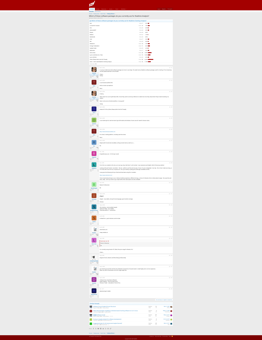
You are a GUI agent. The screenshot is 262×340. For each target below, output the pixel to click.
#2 (171, 80)
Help (170, 336)
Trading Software (105, 307)
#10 (171, 182)
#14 (171, 227)
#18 (171, 277)
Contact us (151, 336)
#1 (171, 67)
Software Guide (101, 315)
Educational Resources (107, 320)
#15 (171, 238)
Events (110, 9)
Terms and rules (158, 336)
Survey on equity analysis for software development (107, 319)
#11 (171, 193)
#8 (171, 151)
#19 (171, 288)
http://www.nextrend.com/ (106, 175)
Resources (103, 9)
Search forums (98, 11)
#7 (171, 140)
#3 (171, 91)
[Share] (170, 68)
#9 (171, 162)
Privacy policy (165, 336)
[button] (107, 9)
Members (123, 9)
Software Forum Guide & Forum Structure (104, 306)
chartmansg (95, 312)
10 (101, 18)
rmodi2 (94, 324)
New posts (91, 11)
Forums (92, 9)
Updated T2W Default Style (95, 336)
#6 (171, 129)
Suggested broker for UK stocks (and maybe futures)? (107, 323)
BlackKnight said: (104, 241)
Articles (97, 9)
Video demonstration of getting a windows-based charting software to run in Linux (115, 310)
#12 (171, 205)
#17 (171, 266)
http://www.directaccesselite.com (107, 131)
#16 (171, 255)
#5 (171, 118)
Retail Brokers (104, 324)
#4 (171, 107)
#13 (171, 216)
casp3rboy (95, 320)
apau (169, 324)
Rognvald (95, 307)
